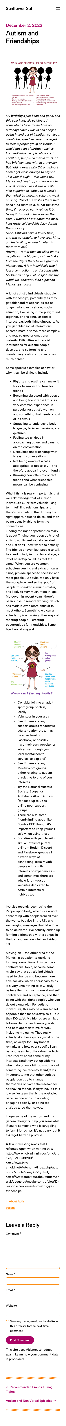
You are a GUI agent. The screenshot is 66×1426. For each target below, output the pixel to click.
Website (11, 1305)
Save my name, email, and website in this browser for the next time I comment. (34, 1326)
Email (10, 1290)
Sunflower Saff (20, 8)
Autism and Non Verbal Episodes (29, 1400)
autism (10, 1207)
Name (11, 1274)
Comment (13, 1233)
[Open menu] (58, 8)
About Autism (18, 1201)
